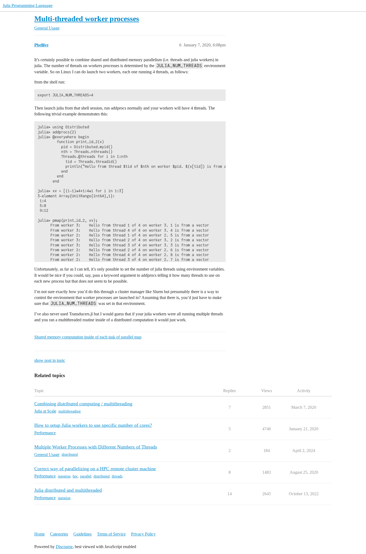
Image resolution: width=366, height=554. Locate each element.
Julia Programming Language (28, 5)
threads (117, 476)
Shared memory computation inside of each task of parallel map (87, 337)
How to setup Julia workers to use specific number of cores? (93, 425)
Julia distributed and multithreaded (68, 490)
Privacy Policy (143, 534)
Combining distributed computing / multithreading (83, 403)
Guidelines (82, 534)
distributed (70, 455)
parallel (85, 476)
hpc (75, 476)
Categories (59, 534)
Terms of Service (111, 534)
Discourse (64, 546)
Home (39, 534)
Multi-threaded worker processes (86, 18)
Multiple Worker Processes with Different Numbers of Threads (95, 447)
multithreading (69, 411)
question (64, 476)
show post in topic (49, 360)
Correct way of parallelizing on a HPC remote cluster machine (95, 468)
